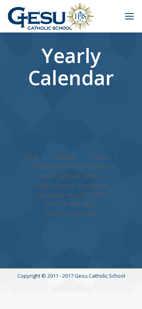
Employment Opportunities (73, 166)
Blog (31, 157)
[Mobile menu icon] (129, 16)
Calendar (64, 157)
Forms (100, 157)
